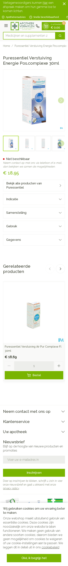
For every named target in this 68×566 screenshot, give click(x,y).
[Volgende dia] (60, 268)
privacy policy (11, 488)
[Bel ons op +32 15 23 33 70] (37, 26)
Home (6, 45)
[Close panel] (64, 4)
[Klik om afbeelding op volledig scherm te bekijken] (34, 100)
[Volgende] (61, 100)
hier (45, 3)
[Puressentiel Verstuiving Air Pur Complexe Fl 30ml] (34, 312)
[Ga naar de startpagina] (22, 26)
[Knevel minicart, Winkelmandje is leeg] (45, 26)
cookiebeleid (50, 547)
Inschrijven (34, 472)
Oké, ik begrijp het (34, 558)
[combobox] (29, 35)
